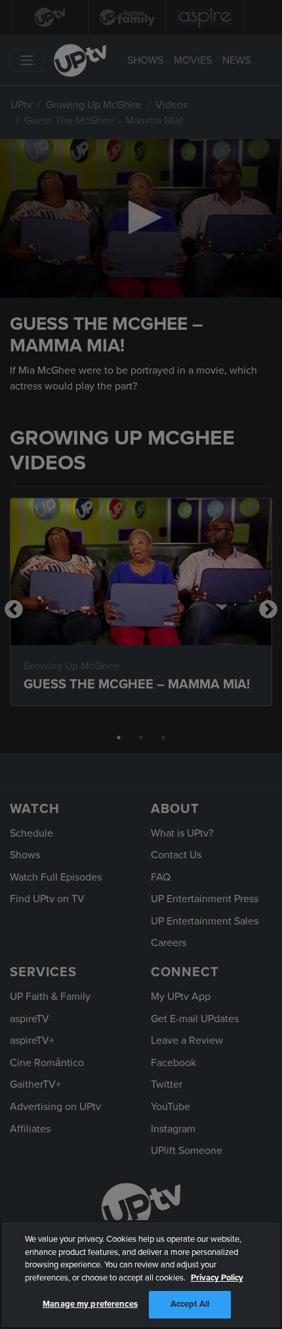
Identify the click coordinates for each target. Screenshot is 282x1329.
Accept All (190, 1304)
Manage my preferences (90, 1304)
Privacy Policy (217, 1278)
